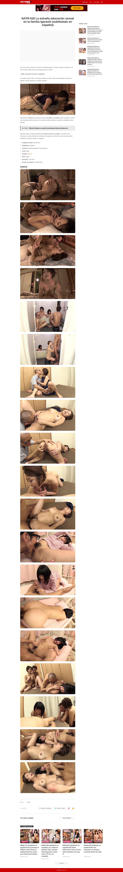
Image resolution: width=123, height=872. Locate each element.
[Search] (102, 2)
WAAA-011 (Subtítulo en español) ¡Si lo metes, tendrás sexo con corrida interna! (94, 40)
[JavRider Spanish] (26, 2)
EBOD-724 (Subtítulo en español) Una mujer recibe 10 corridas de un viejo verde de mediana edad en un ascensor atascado (94, 61)
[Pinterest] (69, 808)
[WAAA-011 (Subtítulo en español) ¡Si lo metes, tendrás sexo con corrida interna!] (82, 40)
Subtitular (24, 841)
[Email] (73, 808)
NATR (30, 154)
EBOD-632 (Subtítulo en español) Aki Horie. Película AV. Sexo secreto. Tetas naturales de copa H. (72, 849)
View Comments (67, 818)
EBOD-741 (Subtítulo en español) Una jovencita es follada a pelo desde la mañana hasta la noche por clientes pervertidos (29, 849)
